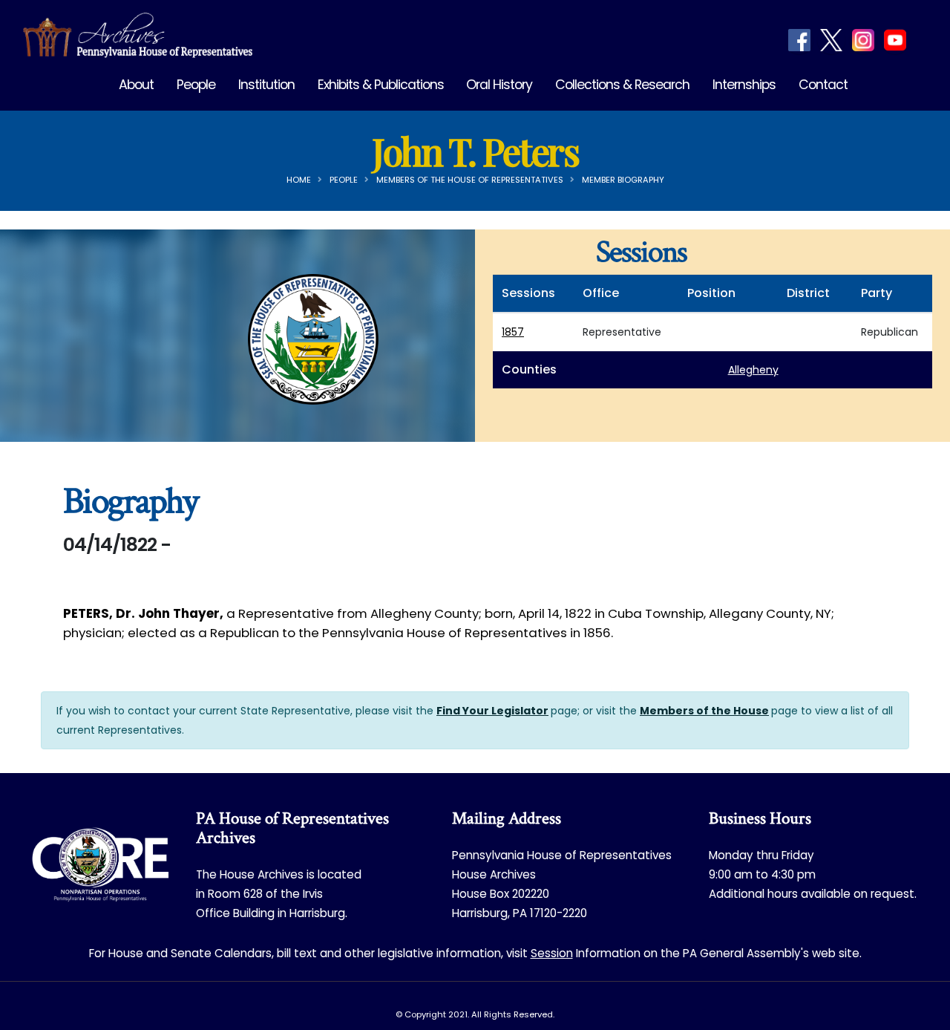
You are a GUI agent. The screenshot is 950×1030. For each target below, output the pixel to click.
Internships (744, 85)
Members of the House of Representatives (469, 180)
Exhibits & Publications (381, 85)
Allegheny (753, 369)
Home (298, 180)
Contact (823, 85)
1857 (513, 332)
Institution (266, 85)
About (136, 85)
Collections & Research (622, 85)
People (196, 85)
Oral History (499, 85)
